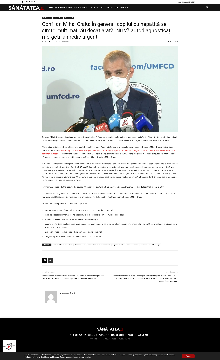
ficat (70, 245)
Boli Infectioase (47, 18)
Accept (188, 356)
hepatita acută (80, 245)
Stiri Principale (69, 18)
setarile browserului (82, 357)
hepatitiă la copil (133, 245)
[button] (207, 7)
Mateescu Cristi (54, 42)
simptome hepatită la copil (150, 245)
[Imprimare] (50, 260)
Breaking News (58, 18)
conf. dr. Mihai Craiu (60, 245)
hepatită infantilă (118, 245)
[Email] (44, 260)
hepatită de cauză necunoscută (99, 245)
